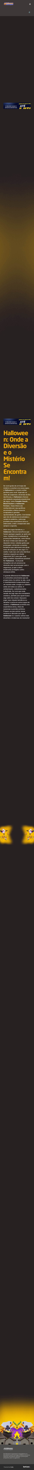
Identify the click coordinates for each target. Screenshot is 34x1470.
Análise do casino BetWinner (13, 1017)
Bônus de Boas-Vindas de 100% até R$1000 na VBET (15, 762)
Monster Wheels (15, 205)
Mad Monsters (14, 230)
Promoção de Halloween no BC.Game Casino (15, 794)
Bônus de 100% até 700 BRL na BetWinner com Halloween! (17, 730)
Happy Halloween (15, 302)
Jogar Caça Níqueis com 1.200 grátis (16, 859)
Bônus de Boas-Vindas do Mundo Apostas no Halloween (17, 643)
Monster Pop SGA (15, 255)
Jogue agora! (11, 78)
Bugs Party (13, 139)
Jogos (17, 1081)
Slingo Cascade (15, 183)
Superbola (13, 161)
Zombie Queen (14, 349)
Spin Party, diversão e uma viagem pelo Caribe (16, 1383)
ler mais (11, 947)
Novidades (18, 1226)
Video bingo (23, 1081)
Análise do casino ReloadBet (13, 940)
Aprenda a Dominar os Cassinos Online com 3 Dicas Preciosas (14, 1303)
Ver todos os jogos (17, 405)
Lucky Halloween (15, 280)
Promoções (18, 700)
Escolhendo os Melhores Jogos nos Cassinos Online (16, 1263)
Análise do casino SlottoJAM (13, 979)
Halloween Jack (15, 327)
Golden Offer (14, 371)
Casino (18, 943)
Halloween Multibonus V (14, 394)
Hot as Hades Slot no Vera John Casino (15, 827)
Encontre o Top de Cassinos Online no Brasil (16, 1223)
